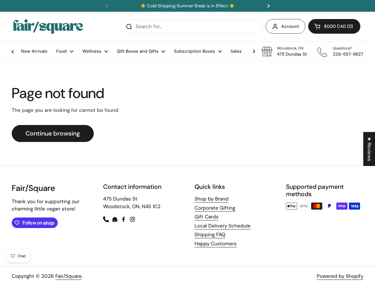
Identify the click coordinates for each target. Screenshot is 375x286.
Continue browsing (52, 133)
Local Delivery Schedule (222, 225)
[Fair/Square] (48, 27)
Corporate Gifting (215, 208)
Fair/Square (68, 276)
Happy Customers (216, 243)
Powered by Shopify (340, 276)
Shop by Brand (212, 199)
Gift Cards (207, 216)
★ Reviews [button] (369, 148)
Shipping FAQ (210, 234)
